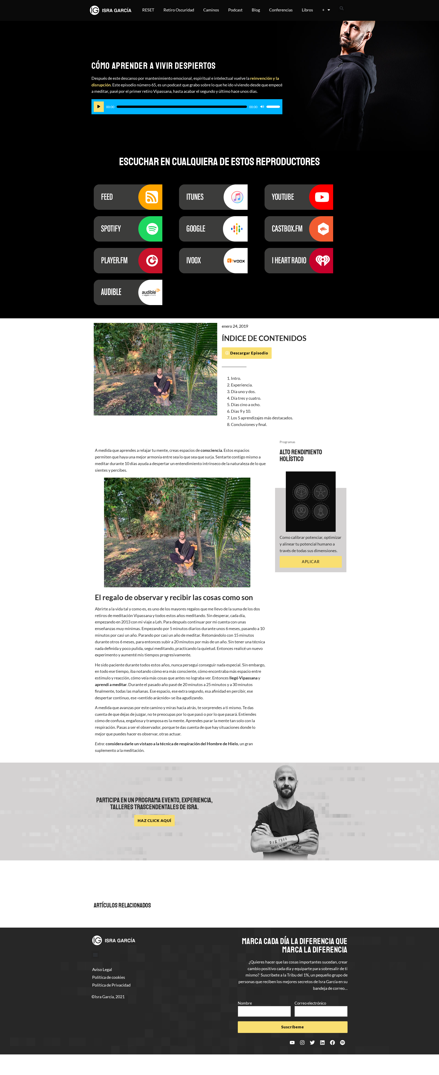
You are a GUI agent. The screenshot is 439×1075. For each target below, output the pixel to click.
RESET (148, 9)
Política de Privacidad (111, 984)
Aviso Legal (102, 969)
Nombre (245, 1003)
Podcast (235, 9)
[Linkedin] (322, 1043)
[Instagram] (302, 1043)
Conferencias (281, 9)
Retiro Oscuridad (178, 9)
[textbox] (283, 401)
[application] (187, 106)
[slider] (273, 107)
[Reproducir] (99, 106)
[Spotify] (342, 1043)
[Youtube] (292, 1043)
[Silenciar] (262, 106)
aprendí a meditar (111, 684)
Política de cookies (108, 977)
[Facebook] (332, 1043)
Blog (256, 9)
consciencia (211, 450)
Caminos (211, 9)
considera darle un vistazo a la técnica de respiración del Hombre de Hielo (172, 743)
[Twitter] (312, 1043)
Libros (307, 9)
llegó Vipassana (243, 677)
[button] (341, 8)
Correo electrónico (310, 1003)
